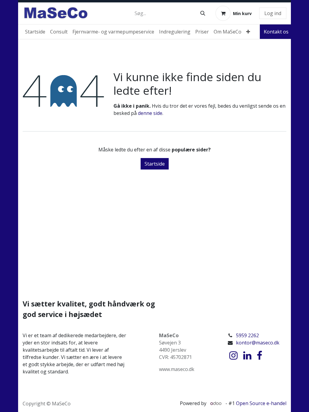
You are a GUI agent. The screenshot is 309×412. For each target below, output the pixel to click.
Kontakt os (276, 31)
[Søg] (202, 13)
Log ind (272, 13)
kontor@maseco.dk (257, 342)
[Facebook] (259, 356)
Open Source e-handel (261, 403)
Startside (155, 163)
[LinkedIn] (247, 356)
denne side (150, 113)
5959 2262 (247, 335)
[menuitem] (35, 32)
